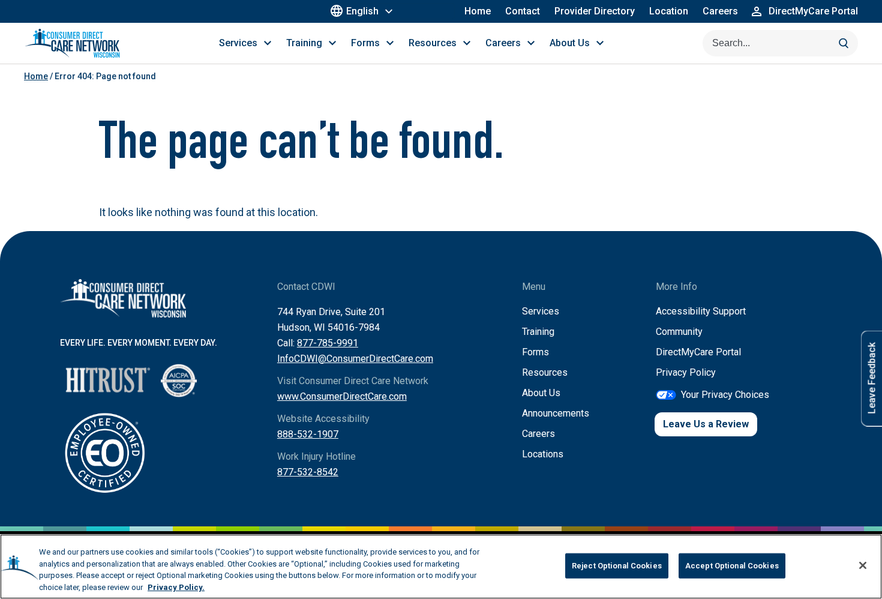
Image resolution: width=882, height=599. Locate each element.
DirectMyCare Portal (698, 352)
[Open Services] (267, 43)
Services (540, 311)
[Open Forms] (390, 43)
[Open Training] (332, 43)
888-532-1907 (307, 434)
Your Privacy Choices (725, 394)
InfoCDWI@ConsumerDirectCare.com (355, 358)
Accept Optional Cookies (732, 565)
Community (679, 331)
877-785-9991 (327, 343)
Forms (535, 352)
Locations (542, 454)
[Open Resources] (467, 43)
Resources (545, 372)
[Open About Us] (600, 43)
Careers (720, 11)
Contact (522, 11)
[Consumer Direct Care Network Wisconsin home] (72, 43)
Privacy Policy (686, 372)
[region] (441, 566)
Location (668, 11)
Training (538, 331)
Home (477, 11)
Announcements (555, 413)
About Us (541, 393)
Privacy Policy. (176, 586)
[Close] (863, 565)
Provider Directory (594, 11)
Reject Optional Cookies (617, 565)
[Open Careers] (531, 43)
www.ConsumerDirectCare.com (342, 396)
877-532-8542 (307, 472)
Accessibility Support (701, 311)
